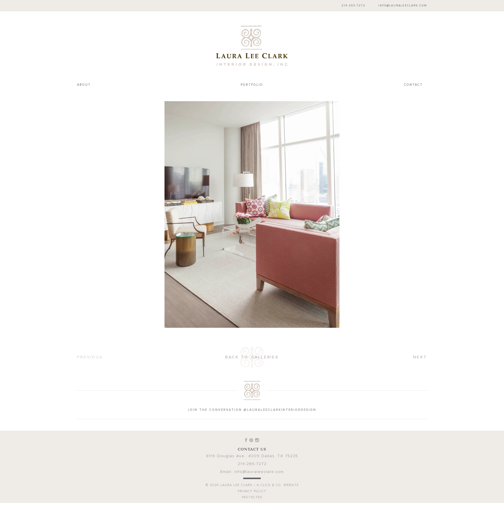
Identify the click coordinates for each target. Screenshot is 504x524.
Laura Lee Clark (252, 39)
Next (420, 345)
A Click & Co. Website (278, 473)
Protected (252, 485)
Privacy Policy (252, 479)
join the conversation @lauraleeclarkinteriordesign (252, 397)
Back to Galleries (252, 345)
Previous (90, 345)
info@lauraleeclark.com (402, 5)
